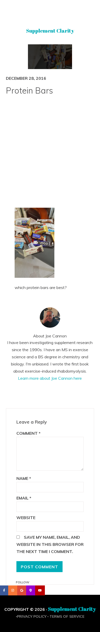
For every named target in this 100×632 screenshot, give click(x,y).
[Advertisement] (50, 154)
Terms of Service (66, 616)
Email (23, 498)
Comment (28, 433)
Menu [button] (50, 11)
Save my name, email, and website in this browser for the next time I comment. (50, 544)
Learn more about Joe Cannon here (50, 378)
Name (23, 478)
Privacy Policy (31, 616)
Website (25, 517)
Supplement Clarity (50, 30)
